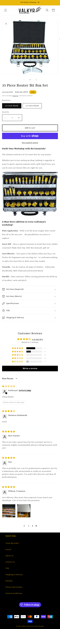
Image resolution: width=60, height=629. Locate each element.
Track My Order (12, 543)
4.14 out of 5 (37, 339)
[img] (8, 386)
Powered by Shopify (37, 626)
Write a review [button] (30, 368)
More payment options (30, 142)
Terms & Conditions (14, 593)
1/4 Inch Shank (11, 106)
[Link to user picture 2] (24, 511)
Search (8, 550)
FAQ (7, 568)
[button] (6, 10)
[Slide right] (36, 80)
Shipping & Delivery (14, 575)
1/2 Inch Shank (32, 106)
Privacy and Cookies (14, 587)
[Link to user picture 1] (8, 511)
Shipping (15, 96)
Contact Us (10, 562)
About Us (9, 556)
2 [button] (28, 526)
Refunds (9, 581)
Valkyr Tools (26, 626)
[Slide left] (24, 80)
